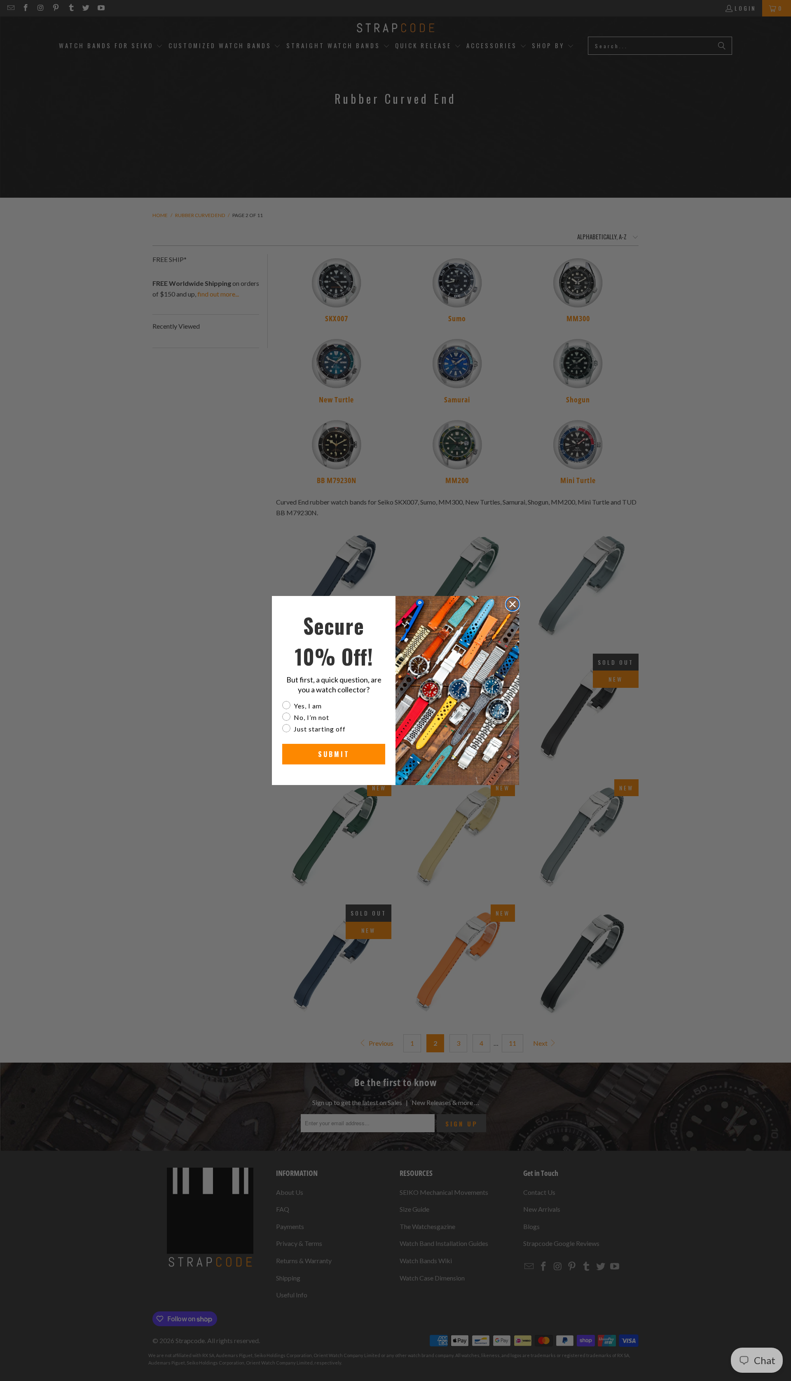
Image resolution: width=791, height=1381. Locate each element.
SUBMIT (334, 754)
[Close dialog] (512, 604)
